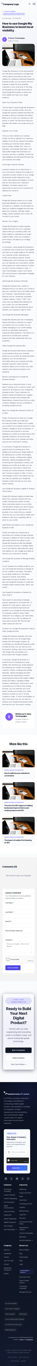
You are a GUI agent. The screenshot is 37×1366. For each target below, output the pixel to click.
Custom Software (9, 1195)
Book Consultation (18, 1050)
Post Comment (13, 968)
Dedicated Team (24, 1277)
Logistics (22, 1207)
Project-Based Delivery (24, 1282)
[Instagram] (22, 1179)
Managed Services (25, 1292)
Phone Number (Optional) (13, 931)
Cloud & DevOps (9, 1211)
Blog (20, 1253)
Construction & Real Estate (25, 1223)
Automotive (23, 1200)
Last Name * (9, 912)
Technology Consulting (8, 1190)
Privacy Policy (12, 1357)
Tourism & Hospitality (26, 1233)
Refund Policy (15, 1361)
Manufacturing (24, 1211)
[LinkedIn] (6, 1179)
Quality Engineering (10, 1219)
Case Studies (23, 1257)
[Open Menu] (34, 4)
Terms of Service (23, 1357)
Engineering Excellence (7, 1269)
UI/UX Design (8, 1226)
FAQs (21, 1261)
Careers (6, 1257)
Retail (21, 1196)
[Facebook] (17, 1179)
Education (22, 1218)
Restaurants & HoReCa (23, 1228)
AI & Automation (9, 1202)
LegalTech (22, 1215)
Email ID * (8, 921)
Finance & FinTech (25, 1193)
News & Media (24, 1250)
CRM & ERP (8, 1215)
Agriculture (22, 1237)
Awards (6, 1274)
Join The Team (8, 1261)
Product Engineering (10, 1198)
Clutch (22, 1339)
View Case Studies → (18, 1064)
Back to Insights (10, 11)
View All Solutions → (10, 1229)
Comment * (9, 940)
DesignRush (29, 1339)
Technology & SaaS (25, 1204)
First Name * (9, 903)
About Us (7, 1250)
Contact (6, 1264)
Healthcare (22, 1189)
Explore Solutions (18, 1058)
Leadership (7, 1253)
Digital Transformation (9, 1207)
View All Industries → (26, 1240)
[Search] (29, 4)
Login (21, 1264)
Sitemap (23, 1361)
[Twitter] (11, 1179)
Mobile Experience (10, 1222)
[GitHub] (28, 1179)
